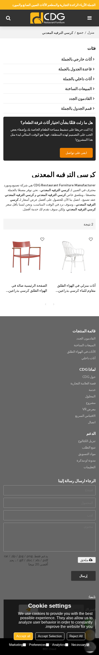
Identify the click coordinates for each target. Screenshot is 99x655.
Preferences (37, 645)
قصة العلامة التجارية (83, 383)
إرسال (83, 576)
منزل (90, 32)
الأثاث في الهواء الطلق (81, 351)
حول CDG (89, 377)
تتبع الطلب (89, 447)
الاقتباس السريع (85, 416)
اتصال (92, 422)
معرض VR (89, 409)
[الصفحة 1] (45, 304)
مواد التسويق (87, 454)
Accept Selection (50, 636)
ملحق (84, 560)
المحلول (90, 396)
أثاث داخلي (88, 358)
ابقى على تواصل (76, 153)
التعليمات (90, 467)
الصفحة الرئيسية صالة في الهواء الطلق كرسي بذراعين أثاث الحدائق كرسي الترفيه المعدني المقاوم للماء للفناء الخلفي (27, 288)
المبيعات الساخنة (85, 345)
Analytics (58, 645)
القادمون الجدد (86, 338)
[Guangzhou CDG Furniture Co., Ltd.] (48, 18)
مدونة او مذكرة (86, 460)
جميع (80, 32)
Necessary (78, 645)
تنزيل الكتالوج (87, 441)
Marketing (16, 645)
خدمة (92, 390)
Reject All (76, 636)
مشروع (91, 403)
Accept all (23, 636)
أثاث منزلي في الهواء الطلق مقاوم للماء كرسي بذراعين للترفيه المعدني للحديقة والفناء (74, 288)
